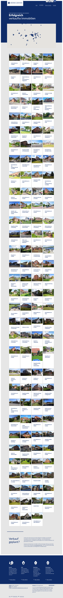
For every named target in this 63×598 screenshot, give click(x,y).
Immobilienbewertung (38, 545)
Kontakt (54, 5)
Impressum (22, 596)
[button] (21, 35)
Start (36, 5)
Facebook (55, 1)
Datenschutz (15, 596)
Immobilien (41, 5)
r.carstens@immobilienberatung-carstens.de (20, 587)
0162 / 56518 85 (14, 586)
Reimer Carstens (48, 5)
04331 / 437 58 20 (47, 1)
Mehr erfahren (12, 579)
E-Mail (50, 1)
